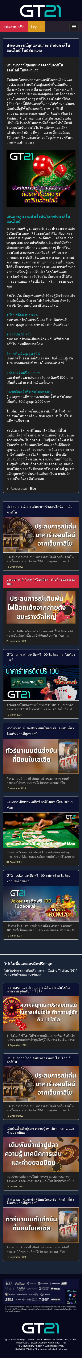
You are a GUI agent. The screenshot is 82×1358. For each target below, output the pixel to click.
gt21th (69, 468)
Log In (36, 26)
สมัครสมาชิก (14, 26)
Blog (33, 488)
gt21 (35, 1349)
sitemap (63, 1349)
